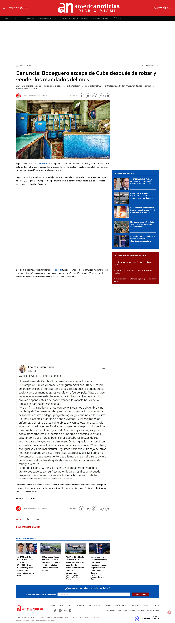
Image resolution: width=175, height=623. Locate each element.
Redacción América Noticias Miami (36, 96)
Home (21, 66)
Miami (13, 18)
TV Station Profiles (62, 617)
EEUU (21, 18)
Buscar (118, 18)
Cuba (6, 18)
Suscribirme (141, 594)
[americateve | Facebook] (60, 610)
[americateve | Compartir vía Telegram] (107, 95)
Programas (85, 18)
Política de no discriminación (26, 617)
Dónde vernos (110, 610)
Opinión (96, 18)
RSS (142, 610)
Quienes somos (122, 610)
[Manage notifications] (169, 612)
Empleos (156, 610)
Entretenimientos (44, 18)
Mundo (57, 18)
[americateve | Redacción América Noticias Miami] (18, 97)
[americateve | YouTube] (65, 610)
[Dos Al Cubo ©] (147, 620)
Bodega (36, 519)
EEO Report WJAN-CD (78, 617)
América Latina (69, 18)
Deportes (30, 18)
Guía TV (108, 18)
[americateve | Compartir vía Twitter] (88, 95)
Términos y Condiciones (46, 617)
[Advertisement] (87, 42)
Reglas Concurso (134, 610)
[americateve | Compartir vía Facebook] (81, 95)
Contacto (149, 610)
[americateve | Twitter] (54, 610)
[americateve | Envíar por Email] (101, 95)
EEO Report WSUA (93, 617)
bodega (58, 269)
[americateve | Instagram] (70, 610)
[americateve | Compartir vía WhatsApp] (94, 95)
